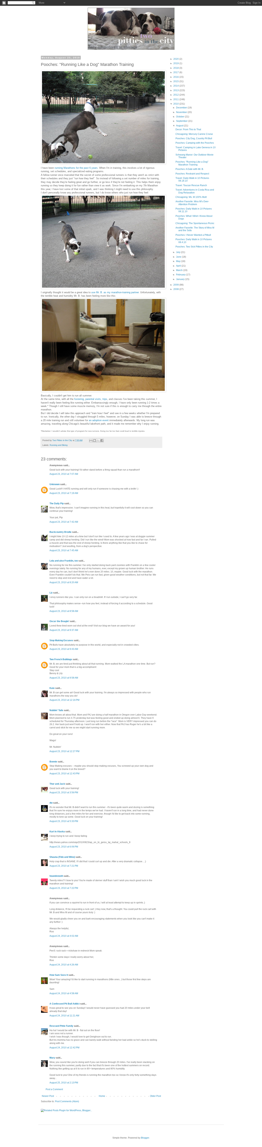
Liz (51, 592)
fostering (79, 399)
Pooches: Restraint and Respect (192, 173)
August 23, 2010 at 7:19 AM (63, 493)
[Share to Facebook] (102, 440)
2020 (176, 59)
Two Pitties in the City (62, 440)
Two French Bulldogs (60, 659)
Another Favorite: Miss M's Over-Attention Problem (192, 202)
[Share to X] (98, 440)
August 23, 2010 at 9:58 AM (63, 677)
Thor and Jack (57, 784)
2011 (176, 99)
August (180, 125)
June (179, 256)
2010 (176, 103)
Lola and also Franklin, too (63, 560)
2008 (176, 289)
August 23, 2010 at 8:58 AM (63, 611)
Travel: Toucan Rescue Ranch (191, 185)
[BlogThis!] (94, 440)
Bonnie (53, 761)
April (178, 265)
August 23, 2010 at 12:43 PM (64, 773)
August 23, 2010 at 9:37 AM (63, 630)
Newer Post (48, 1096)
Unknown (54, 484)
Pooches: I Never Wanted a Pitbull (193, 235)
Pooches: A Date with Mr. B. (189, 169)
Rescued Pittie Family (61, 1026)
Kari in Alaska (57, 831)
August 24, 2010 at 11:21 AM (64, 1015)
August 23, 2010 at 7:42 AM (63, 522)
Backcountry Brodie (60, 532)
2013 (176, 90)
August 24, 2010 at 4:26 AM (63, 964)
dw (51, 803)
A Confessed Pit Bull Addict (64, 1003)
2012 (176, 94)
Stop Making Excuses (61, 640)
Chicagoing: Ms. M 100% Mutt (191, 197)
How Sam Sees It (58, 975)
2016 (176, 77)
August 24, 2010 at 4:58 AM (63, 993)
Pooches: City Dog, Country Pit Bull (193, 138)
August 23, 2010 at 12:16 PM (64, 700)
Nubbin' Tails (56, 710)
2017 (176, 72)
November (182, 112)
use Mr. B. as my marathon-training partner (115, 292)
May (178, 261)
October (180, 116)
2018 (176, 68)
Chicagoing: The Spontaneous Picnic (194, 223)
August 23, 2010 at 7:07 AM (63, 474)
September (182, 121)
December (182, 107)
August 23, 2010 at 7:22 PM (63, 888)
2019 (176, 63)
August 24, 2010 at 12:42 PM (64, 1047)
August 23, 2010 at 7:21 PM (63, 866)
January (180, 279)
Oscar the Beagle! (59, 621)
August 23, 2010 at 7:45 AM (63, 550)
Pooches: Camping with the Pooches (194, 143)
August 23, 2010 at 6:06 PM (63, 846)
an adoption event (99, 420)
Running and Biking (59, 445)
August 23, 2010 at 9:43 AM (63, 649)
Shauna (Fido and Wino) (62, 857)
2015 (176, 81)
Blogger (145, 1137)
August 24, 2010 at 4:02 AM (63, 936)
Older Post (155, 1096)
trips (104, 399)
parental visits (93, 399)
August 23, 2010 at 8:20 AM (63, 582)
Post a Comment (54, 1089)
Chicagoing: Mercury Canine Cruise (194, 134)
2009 (176, 284)
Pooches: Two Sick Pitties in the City (194, 246)
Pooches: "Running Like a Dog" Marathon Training (191, 163)
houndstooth (56, 876)
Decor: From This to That (188, 129)
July (178, 252)
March (179, 270)
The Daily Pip (56, 503)
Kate (52, 688)
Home (102, 1096)
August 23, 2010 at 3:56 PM (63, 792)
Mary (52, 1057)
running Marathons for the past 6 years (76, 167)
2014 (176, 85)
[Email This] (91, 440)
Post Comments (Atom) (67, 1101)
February (181, 274)
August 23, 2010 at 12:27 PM (64, 751)
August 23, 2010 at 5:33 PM (63, 821)
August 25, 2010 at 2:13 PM (63, 1082)
